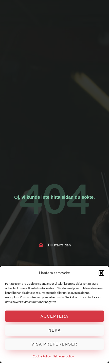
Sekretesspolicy (63, 356)
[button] (101, 273)
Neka (54, 330)
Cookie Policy (42, 356)
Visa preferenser (54, 344)
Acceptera (54, 316)
